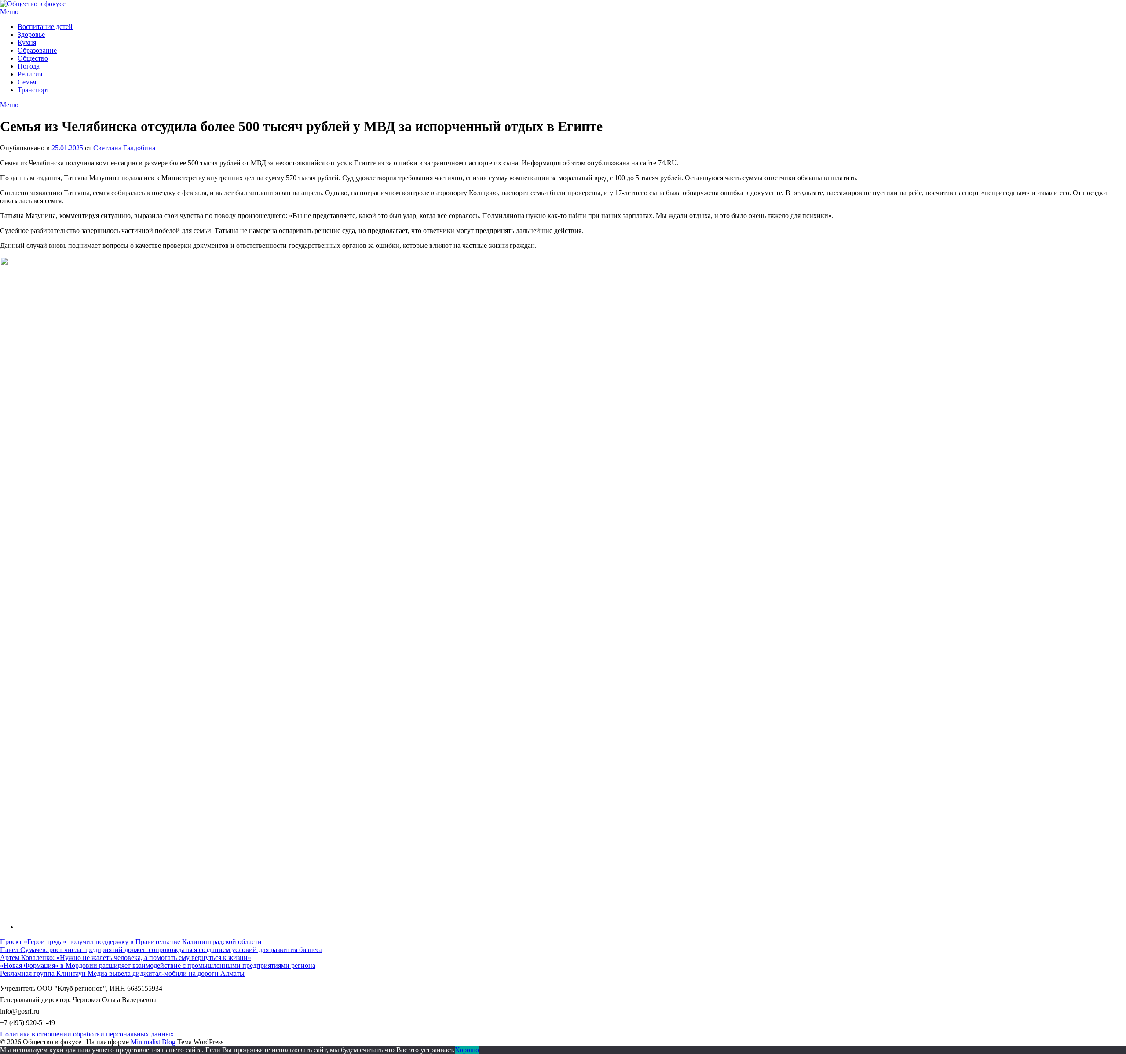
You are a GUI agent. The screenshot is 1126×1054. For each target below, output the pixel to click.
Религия (30, 74)
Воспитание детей (45, 26)
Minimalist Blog (153, 1042)
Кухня (27, 42)
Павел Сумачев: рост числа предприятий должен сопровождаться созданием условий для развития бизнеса (161, 949)
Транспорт (33, 90)
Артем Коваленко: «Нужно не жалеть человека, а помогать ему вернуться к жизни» (125, 957)
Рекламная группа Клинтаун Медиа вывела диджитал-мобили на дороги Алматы (122, 973)
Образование (37, 50)
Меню (9, 11)
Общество (33, 58)
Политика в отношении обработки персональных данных (87, 1034)
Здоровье (31, 34)
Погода (29, 66)
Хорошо (467, 1050)
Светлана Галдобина (124, 148)
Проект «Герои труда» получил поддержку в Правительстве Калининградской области (131, 941)
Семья (27, 82)
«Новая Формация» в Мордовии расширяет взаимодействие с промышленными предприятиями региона (157, 965)
